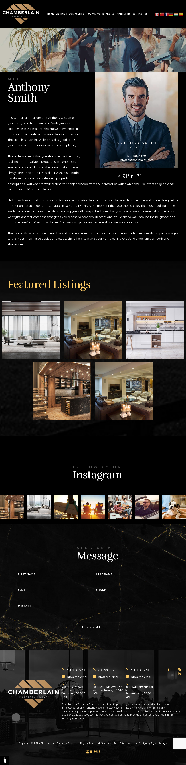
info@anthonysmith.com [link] (137, 160)
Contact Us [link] (140, 14)
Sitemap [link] (106, 743)
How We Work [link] (95, 14)
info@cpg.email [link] (77, 677)
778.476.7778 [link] (76, 669)
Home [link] (50, 14)
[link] (4, 760)
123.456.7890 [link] (136, 155)
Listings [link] (61, 14)
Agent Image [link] (159, 743)
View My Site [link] (133, 176)
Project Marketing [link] (118, 14)
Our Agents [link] (76, 14)
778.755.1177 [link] (106, 669)
